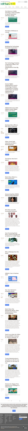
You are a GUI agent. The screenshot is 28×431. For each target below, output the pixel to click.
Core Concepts (1, 417)
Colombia (6, 419)
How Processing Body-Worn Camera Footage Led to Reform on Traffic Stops (12, 234)
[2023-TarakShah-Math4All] (12, 148)
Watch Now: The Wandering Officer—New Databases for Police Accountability (12, 311)
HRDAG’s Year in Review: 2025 (12, 274)
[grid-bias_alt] (12, 215)
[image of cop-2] (12, 130)
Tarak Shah (2, 128)
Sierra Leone (10, 420)
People (1, 418)
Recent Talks (1, 420)
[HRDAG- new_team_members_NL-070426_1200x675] (12, 114)
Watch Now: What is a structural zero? (11, 177)
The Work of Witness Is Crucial (11, 31)
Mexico (9, 418)
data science (2, 297)
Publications (1, 419)
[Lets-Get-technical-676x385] (12, 19)
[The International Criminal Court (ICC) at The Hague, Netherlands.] (12, 366)
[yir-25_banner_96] (12, 278)
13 (11, 400)
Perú (9, 419)
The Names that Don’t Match (11, 159)
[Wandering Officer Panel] (12, 317)
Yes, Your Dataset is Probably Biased (10, 290)
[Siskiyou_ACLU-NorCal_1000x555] (12, 239)
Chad (5, 418)
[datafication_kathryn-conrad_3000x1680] (12, 295)
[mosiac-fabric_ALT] (12, 257)
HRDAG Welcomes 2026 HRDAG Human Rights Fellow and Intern (11, 109)
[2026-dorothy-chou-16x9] (12, 199)
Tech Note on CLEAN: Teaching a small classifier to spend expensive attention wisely (12, 13)
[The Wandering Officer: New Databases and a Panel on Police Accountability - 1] (12, 341)
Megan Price (2, 293)
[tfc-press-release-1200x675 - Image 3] (12, 96)
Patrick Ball (2, 255)
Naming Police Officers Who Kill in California (11, 125)
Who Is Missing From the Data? (12, 252)
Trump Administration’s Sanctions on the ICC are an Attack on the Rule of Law (12, 361)
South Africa (10, 421)
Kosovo (9, 416)
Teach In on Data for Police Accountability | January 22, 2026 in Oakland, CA (12, 336)
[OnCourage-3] (12, 36)
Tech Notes (1, 421)
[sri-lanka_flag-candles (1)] (12, 163)
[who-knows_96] (12, 390)
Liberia (9, 417)
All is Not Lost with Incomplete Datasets (11, 210)
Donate (14, 410)
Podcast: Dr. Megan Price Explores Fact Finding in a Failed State (12, 385)
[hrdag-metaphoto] (12, 182)
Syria (13, 417)
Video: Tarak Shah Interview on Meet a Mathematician (10, 143)
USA (13, 419)
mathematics (2, 149)
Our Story (1, 416)
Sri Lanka (14, 416)
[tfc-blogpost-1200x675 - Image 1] (12, 72)
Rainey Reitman (2, 146)
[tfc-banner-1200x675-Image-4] (12, 51)
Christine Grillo (2, 17)
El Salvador (6, 420)
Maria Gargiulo (2, 213)
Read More (7, 26)
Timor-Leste (14, 418)
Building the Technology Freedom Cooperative (12, 47)
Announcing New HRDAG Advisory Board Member (12, 194)
